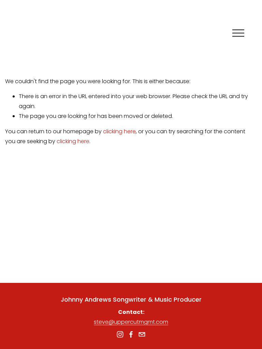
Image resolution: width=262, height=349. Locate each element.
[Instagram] (120, 334)
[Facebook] (131, 334)
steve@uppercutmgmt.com (131, 322)
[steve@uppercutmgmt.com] (142, 334)
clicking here (119, 131)
